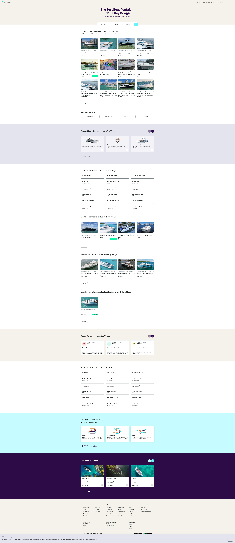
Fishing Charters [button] (109, 511)
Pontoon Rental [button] (109, 515)
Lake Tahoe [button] (131, 511)
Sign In (221, 2)
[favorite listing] (97, 50)
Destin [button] (130, 526)
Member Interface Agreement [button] (86, 523)
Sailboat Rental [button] (109, 520)
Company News (121, 507)
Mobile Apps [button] (97, 511)
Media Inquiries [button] (86, 511)
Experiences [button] (109, 504)
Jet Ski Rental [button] (109, 509)
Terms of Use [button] (36, 539)
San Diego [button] (131, 513)
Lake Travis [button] (131, 515)
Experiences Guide (121, 511)
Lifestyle (119, 509)
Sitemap (84, 525)
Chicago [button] (131, 520)
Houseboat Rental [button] (109, 513)
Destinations (120, 513)
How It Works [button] (97, 507)
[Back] (149, 131)
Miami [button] (130, 507)
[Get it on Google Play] (94, 446)
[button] (206, 2)
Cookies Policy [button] (86, 517)
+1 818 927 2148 (144, 509)
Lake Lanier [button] (131, 509)
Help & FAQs (143, 507)
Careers (84, 509)
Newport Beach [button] (132, 517)
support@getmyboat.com (146, 511)
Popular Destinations (134, 504)
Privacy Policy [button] (94, 539)
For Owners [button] (97, 509)
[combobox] (104, 24)
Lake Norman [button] (132, 522)
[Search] (136, 24)
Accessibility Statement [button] (87, 520)
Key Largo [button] (131, 524)
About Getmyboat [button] (86, 507)
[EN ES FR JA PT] (212, 2)
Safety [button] (96, 513)
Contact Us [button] (85, 527)
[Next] (152, 131)
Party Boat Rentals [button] (110, 525)
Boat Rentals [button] (108, 507)
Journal (119, 504)
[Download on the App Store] (85, 446)
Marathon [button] (131, 528)
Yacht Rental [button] (108, 517)
